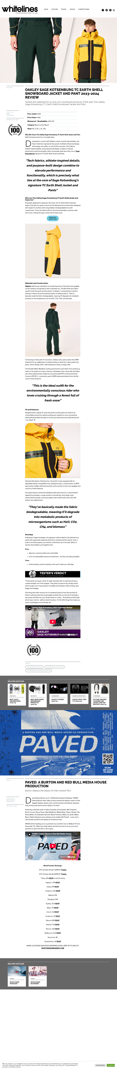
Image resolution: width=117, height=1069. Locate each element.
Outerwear (9, 87)
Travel (64, 9)
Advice (72, 9)
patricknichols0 (10, 801)
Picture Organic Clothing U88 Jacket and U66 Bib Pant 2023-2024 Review (100, 695)
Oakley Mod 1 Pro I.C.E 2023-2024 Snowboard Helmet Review (79, 694)
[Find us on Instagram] (110, 10)
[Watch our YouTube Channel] (106, 10)
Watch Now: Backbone (38, 976)
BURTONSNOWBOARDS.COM (52, 948)
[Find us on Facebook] (103, 10)
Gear (46, 9)
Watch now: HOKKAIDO (17, 976)
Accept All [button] (111, 1065)
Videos (8, 780)
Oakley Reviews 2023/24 (34, 667)
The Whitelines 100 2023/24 (54, 667)
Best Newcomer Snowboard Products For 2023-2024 (38, 695)
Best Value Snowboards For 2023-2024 (17, 695)
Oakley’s (28, 286)
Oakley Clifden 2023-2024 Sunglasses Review (58, 694)
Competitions (83, 9)
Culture (54, 9)
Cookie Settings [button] (100, 1065)
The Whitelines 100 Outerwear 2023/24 (38, 670)
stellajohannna (10, 115)
